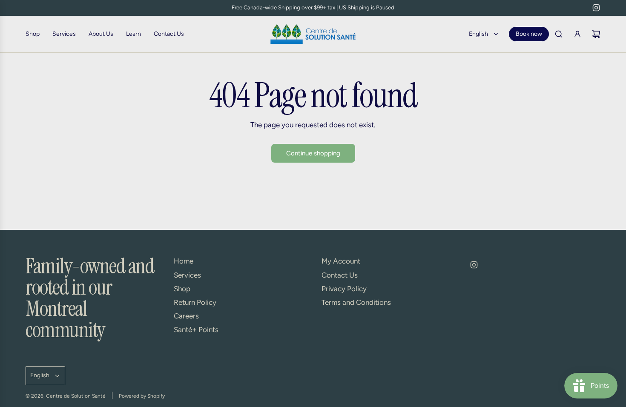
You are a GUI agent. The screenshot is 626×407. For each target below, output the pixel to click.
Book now (529, 33)
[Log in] (577, 34)
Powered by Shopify (142, 396)
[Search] (558, 34)
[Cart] (596, 34)
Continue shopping (313, 153)
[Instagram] (596, 7)
